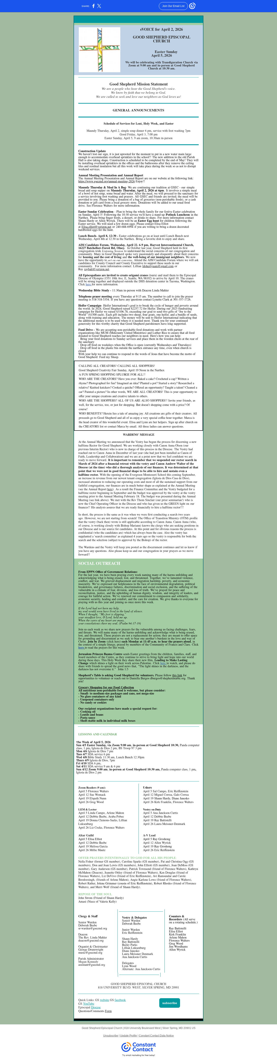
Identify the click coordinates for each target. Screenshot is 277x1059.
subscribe (169, 1003)
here (89, 284)
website (104, 1000)
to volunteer (102, 678)
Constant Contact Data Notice (156, 1035)
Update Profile (128, 1035)
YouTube (88, 1003)
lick (157, 663)
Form (108, 1011)
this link (177, 675)
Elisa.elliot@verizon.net (96, 227)
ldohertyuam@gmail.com (158, 266)
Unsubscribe (110, 1035)
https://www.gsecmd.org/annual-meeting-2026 (106, 181)
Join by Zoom (97, 641)
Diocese (96, 1007)
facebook (120, 1000)
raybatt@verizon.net (96, 269)
